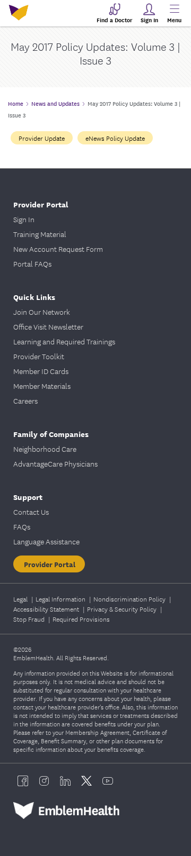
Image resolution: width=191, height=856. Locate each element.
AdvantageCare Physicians (55, 463)
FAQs (21, 526)
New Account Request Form (58, 248)
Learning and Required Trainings (64, 341)
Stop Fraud (29, 619)
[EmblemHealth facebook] (22, 780)
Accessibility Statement (47, 609)
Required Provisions (81, 619)
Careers (25, 400)
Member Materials (42, 385)
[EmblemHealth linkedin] (65, 780)
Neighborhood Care (44, 448)
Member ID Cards (40, 371)
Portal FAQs (32, 263)
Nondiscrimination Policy (130, 599)
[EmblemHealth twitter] (86, 780)
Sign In (23, 219)
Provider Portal (49, 564)
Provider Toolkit (38, 356)
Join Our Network (41, 311)
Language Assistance (46, 541)
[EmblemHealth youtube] (107, 780)
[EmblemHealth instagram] (44, 780)
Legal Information (61, 599)
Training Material (39, 234)
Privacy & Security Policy (122, 609)
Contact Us (31, 511)
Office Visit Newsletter (48, 326)
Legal (21, 599)
